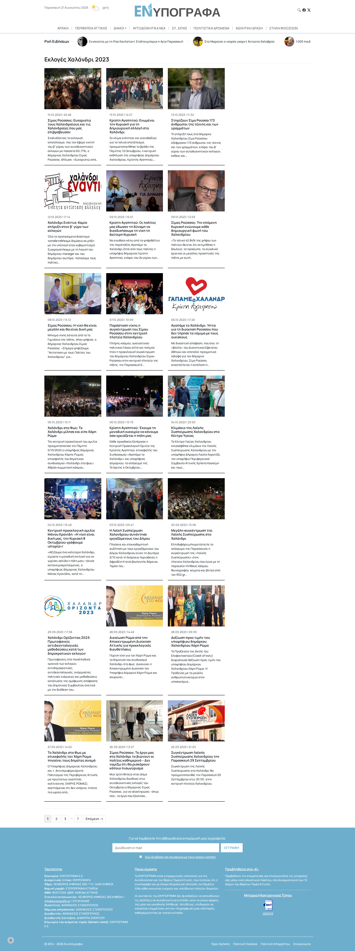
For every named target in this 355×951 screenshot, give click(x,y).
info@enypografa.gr (57, 901)
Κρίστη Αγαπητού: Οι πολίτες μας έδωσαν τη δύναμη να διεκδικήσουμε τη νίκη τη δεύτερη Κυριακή (132, 228)
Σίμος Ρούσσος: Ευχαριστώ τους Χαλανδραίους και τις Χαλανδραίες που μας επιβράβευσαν (69, 126)
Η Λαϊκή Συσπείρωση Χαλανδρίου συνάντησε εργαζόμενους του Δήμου (129, 534)
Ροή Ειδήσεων (56, 41)
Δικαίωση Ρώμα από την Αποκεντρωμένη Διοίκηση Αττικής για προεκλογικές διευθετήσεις (130, 643)
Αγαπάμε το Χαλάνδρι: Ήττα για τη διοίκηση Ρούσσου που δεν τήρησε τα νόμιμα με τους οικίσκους (194, 331)
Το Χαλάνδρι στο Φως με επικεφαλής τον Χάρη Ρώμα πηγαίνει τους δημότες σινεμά (72, 756)
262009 (268, 913)
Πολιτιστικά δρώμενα (211, 28)
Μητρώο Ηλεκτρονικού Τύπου (268, 895)
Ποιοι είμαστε (146, 869)
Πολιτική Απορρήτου (275, 944)
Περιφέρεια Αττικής (91, 28)
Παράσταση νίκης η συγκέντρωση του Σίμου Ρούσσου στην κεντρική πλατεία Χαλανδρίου (128, 331)
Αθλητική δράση (249, 28)
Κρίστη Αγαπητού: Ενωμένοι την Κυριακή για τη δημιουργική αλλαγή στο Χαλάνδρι (131, 126)
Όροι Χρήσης (220, 944)
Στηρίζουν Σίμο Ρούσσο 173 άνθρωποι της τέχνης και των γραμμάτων (194, 124)
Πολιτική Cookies (245, 944)
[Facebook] (304, 10)
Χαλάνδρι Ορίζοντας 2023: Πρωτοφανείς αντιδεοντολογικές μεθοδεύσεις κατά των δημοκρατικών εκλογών (69, 645)
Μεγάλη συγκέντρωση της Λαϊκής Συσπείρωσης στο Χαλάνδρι (191, 534)
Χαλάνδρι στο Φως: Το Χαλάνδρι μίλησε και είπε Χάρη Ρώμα (72, 432)
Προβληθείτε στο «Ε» (242, 869)
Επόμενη (93, 818)
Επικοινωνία (302, 944)
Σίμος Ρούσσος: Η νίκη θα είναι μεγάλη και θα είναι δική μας (72, 327)
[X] (309, 10)
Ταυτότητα (53, 869)
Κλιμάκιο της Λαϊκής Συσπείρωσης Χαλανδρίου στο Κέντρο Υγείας (195, 432)
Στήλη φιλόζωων (283, 28)
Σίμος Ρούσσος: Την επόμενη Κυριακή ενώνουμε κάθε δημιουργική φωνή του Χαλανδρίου (194, 228)
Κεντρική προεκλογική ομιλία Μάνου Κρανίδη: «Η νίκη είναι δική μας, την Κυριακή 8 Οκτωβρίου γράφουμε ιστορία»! (71, 538)
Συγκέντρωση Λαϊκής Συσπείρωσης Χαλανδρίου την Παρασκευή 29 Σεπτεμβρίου (195, 756)
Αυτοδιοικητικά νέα (149, 28)
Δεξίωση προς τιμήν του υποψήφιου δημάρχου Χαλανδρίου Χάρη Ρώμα (190, 641)
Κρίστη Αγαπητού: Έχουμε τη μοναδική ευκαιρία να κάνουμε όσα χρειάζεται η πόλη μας (133, 432)
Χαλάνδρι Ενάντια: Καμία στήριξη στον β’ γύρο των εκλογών (68, 226)
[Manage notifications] (10, 940)
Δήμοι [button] (119, 28)
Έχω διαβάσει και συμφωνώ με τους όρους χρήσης (180, 857)
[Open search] (299, 10)
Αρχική (63, 28)
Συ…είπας (179, 28)
